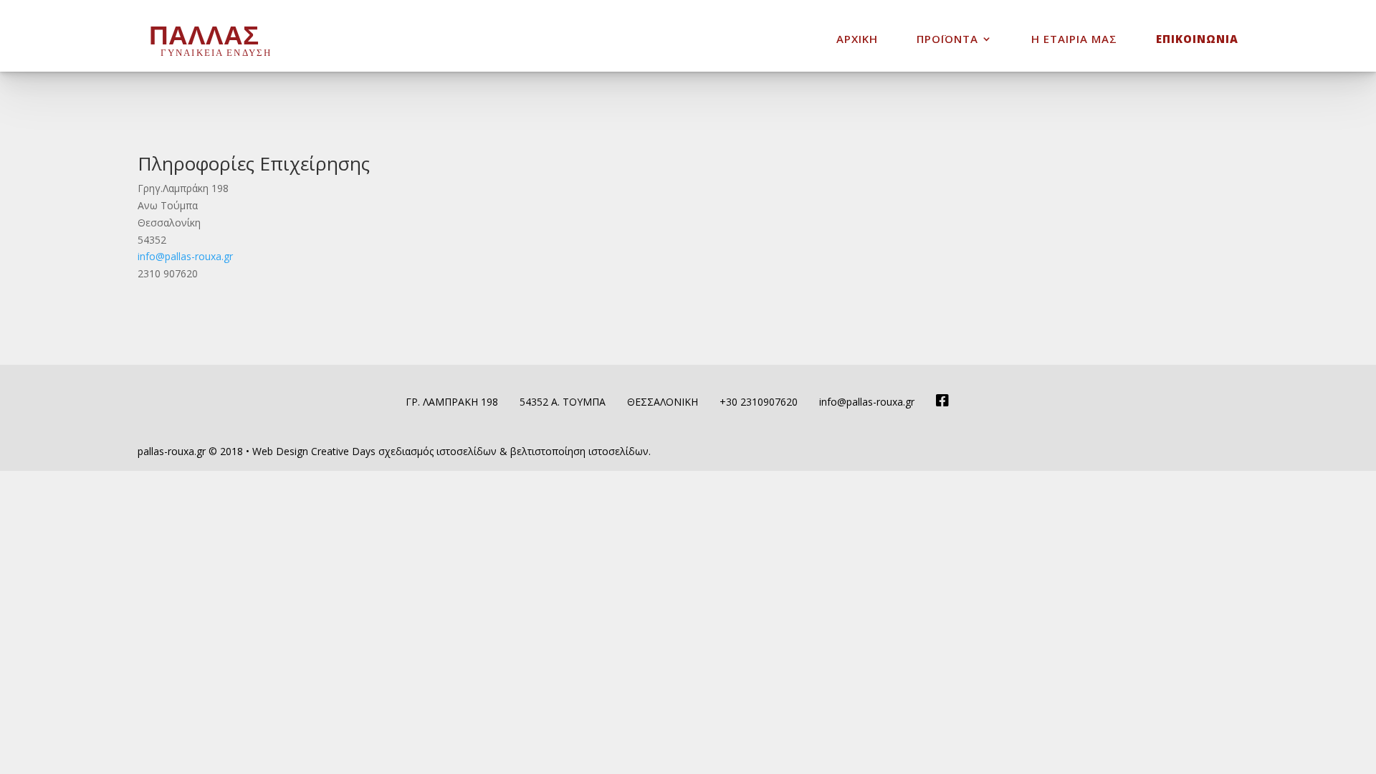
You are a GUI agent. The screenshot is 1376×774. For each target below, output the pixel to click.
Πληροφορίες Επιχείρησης (254, 163)
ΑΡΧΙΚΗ (857, 40)
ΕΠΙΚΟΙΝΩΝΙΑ (1197, 40)
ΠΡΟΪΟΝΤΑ (947, 40)
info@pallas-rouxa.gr (185, 256)
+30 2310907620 (759, 401)
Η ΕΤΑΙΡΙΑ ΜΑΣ (1074, 40)
